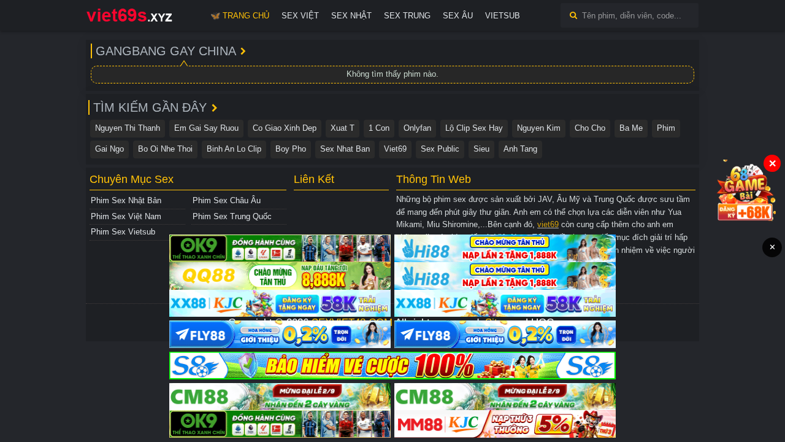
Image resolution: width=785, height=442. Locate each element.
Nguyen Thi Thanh (127, 128)
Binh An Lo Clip (234, 148)
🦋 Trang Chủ (239, 15)
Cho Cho (590, 128)
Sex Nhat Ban (345, 148)
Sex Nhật (351, 15)
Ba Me (631, 128)
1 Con (379, 128)
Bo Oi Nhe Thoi (165, 148)
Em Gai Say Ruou (206, 128)
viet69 (548, 224)
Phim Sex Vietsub (123, 231)
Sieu (481, 148)
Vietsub (502, 15)
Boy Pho (290, 148)
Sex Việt (300, 15)
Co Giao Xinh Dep (284, 128)
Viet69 (395, 148)
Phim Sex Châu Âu (227, 200)
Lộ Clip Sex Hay (474, 128)
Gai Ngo (109, 148)
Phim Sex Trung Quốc (232, 216)
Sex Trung (407, 15)
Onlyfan (417, 128)
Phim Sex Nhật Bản (126, 200)
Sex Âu (458, 15)
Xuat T (342, 128)
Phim (666, 128)
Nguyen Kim (539, 128)
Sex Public (440, 148)
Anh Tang (520, 148)
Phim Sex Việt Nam (126, 216)
